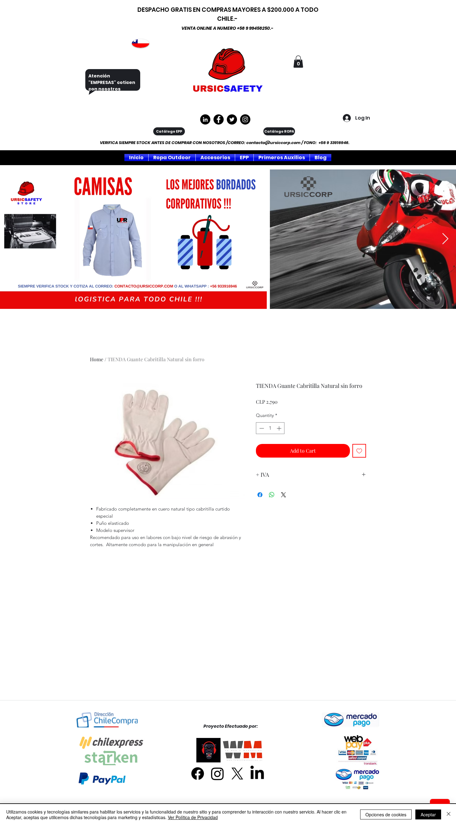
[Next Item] (445, 239)
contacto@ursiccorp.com (273, 143)
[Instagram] (245, 119)
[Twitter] (232, 119)
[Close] (448, 814)
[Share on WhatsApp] (271, 494)
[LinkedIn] (257, 773)
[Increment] (279, 428)
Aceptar (428, 814)
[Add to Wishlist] (359, 451)
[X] (237, 773)
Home (96, 359)
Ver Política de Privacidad (193, 817)
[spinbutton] (270, 428)
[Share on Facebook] (260, 494)
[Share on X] (283, 494)
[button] (298, 61)
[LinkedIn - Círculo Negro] (205, 119)
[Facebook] (197, 773)
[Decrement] (261, 428)
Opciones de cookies (385, 814)
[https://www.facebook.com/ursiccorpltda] (218, 119)
